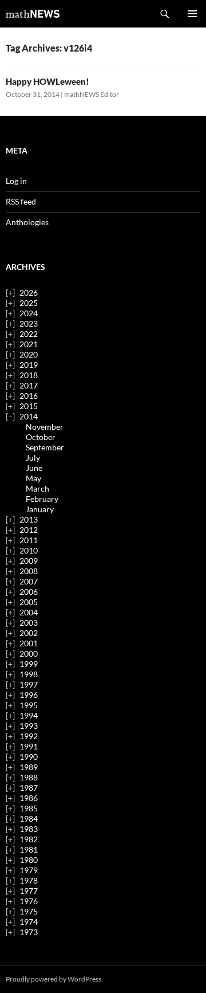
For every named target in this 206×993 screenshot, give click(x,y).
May (33, 478)
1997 (28, 684)
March (37, 488)
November (45, 426)
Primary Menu (192, 14)
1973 (28, 932)
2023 (28, 323)
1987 (28, 787)
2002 (28, 633)
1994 (28, 715)
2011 (28, 540)
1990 (28, 757)
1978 (28, 880)
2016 (28, 396)
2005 (28, 602)
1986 (28, 798)
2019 (28, 365)
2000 (28, 653)
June (34, 468)
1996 (28, 695)
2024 (28, 313)
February (42, 499)
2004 (28, 612)
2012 (28, 530)
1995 (28, 705)
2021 (28, 344)
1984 (28, 818)
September (45, 447)
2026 (28, 292)
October (41, 437)
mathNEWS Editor (91, 94)
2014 (28, 416)
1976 (28, 901)
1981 (28, 849)
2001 (28, 643)
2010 (28, 550)
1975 (28, 911)
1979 (28, 870)
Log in (16, 181)
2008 (28, 571)
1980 (28, 860)
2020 (28, 354)
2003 (28, 622)
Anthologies (27, 222)
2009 (28, 561)
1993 (28, 726)
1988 (28, 777)
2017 (28, 385)
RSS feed (21, 201)
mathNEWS (33, 13)
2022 (28, 334)
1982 (28, 839)
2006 (28, 591)
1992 (28, 736)
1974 (28, 922)
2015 (28, 406)
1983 (28, 829)
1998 (28, 674)
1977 (28, 891)
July (33, 457)
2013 (28, 519)
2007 (28, 581)
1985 (28, 808)
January (40, 509)
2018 (28, 375)
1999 (28, 664)
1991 (28, 746)
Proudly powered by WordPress (53, 979)
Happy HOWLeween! (47, 81)
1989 (28, 767)
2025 (28, 303)
